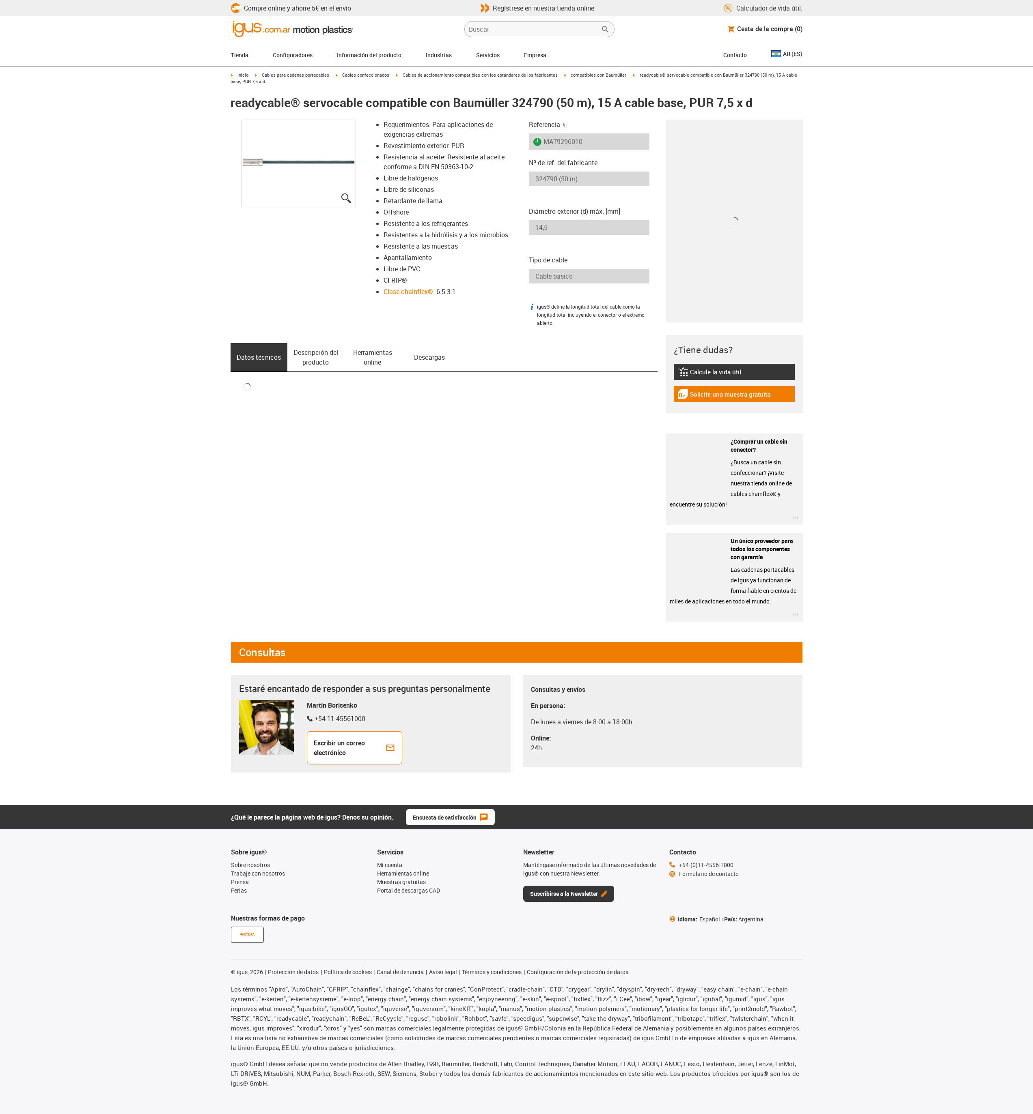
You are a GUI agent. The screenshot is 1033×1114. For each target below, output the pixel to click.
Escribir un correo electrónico (339, 747)
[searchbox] (533, 29)
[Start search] (605, 29)
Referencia (544, 124)
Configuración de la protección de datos (577, 972)
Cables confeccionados (365, 75)
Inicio (242, 75)
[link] (734, 374)
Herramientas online (372, 357)
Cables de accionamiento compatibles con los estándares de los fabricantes (480, 75)
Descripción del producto (315, 357)
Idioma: (699, 919)
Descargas (429, 357)
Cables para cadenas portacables (295, 75)
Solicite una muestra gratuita (723, 396)
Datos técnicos (259, 357)
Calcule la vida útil (719, 374)
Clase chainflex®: (409, 291)
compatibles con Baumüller (598, 75)
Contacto (735, 55)
